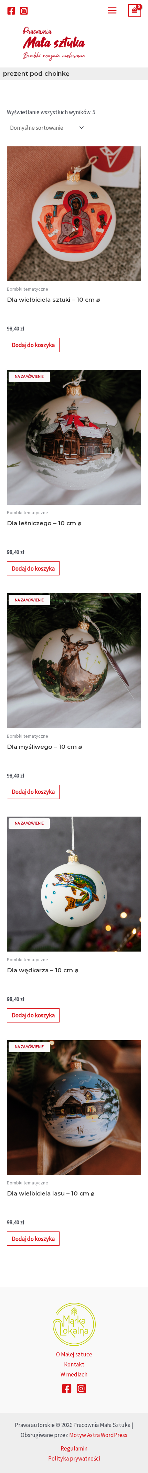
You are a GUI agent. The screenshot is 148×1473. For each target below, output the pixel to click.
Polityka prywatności (74, 1458)
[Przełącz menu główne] (112, 10)
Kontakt (74, 1364)
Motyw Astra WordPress (98, 1435)
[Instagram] (24, 11)
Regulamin (74, 1448)
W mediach (74, 1374)
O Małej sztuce (74, 1354)
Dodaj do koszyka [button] (33, 345)
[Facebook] (11, 11)
